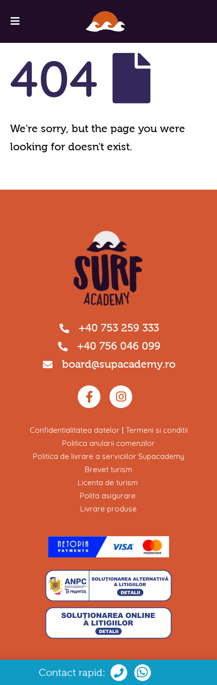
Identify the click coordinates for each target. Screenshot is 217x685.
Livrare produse (108, 508)
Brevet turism (108, 469)
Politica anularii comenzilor (108, 443)
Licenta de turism (108, 482)
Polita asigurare (108, 495)
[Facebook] (89, 396)
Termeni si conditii (157, 430)
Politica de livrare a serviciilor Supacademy (108, 456)
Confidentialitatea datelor (75, 430)
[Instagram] (121, 396)
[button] (15, 21)
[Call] (142, 672)
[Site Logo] (105, 21)
